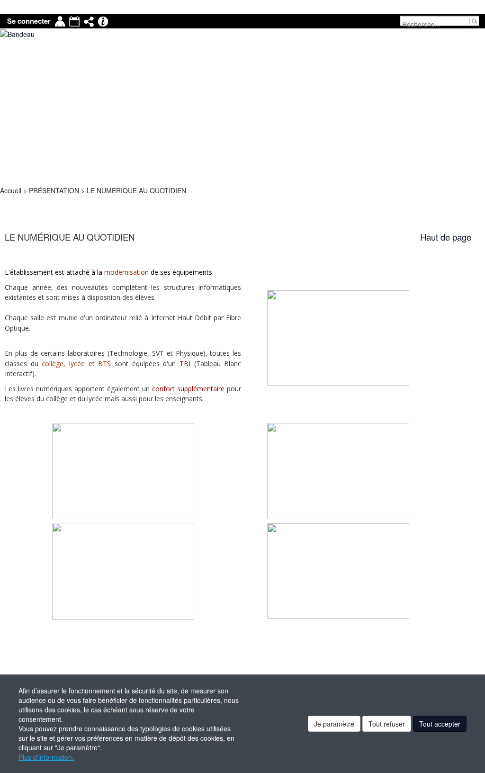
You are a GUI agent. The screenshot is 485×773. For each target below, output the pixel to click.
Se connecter (29, 21)
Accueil (11, 190)
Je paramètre (334, 723)
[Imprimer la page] (4, 200)
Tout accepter (439, 723)
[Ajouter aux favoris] (7, 200)
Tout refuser (386, 723)
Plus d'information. (46, 757)
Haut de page (445, 237)
